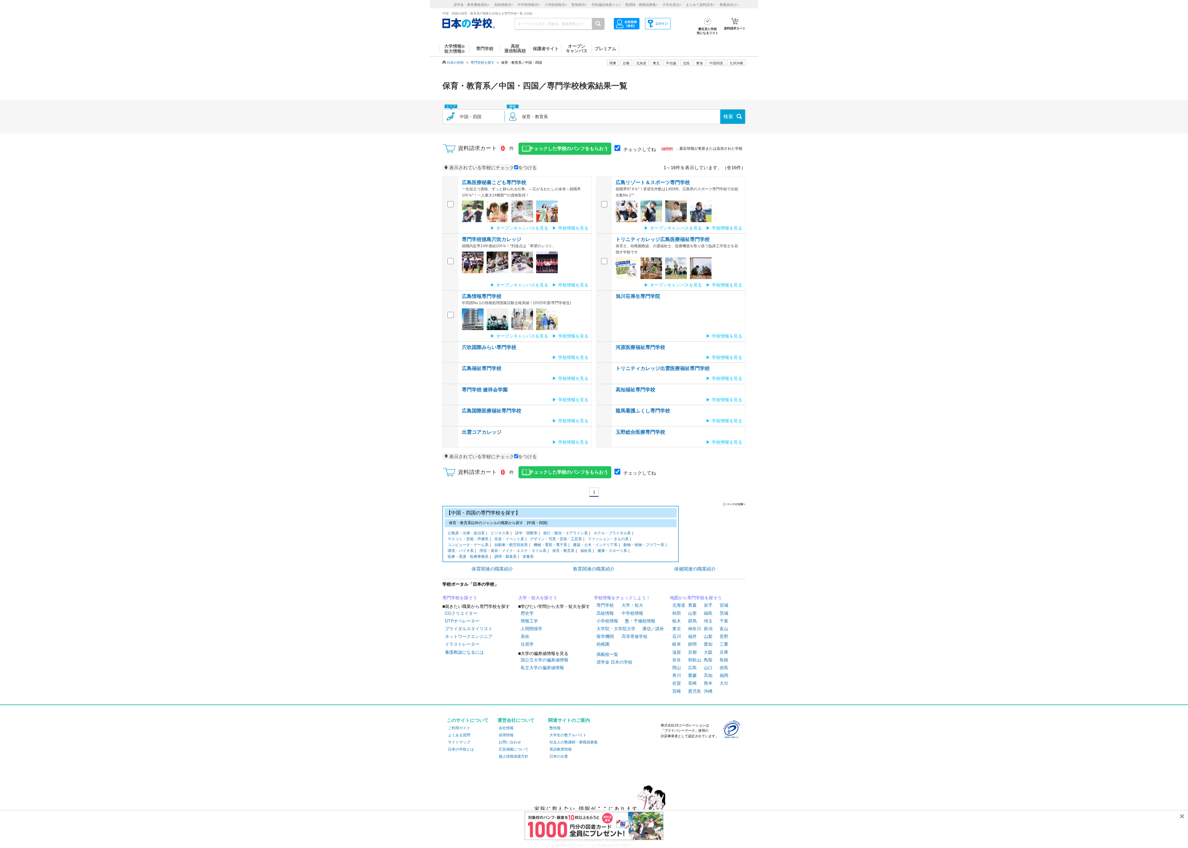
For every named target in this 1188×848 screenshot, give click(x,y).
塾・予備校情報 (640, 620)
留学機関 (605, 636)
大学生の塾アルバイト (568, 735)
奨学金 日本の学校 (614, 662)
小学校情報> (555, 4)
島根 (724, 659)
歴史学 (527, 613)
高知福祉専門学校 (635, 389)
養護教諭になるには (464, 652)
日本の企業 (558, 756)
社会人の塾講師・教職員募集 (573, 742)
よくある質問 (459, 735)
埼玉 (708, 620)
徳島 (724, 667)
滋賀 (676, 652)
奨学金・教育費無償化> (471, 4)
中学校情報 (632, 613)
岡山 (676, 667)
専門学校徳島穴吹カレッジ (491, 239)
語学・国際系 (526, 533)
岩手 (708, 605)
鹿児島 (694, 691)
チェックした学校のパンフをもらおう (568, 148)
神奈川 (694, 628)
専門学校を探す (482, 62)
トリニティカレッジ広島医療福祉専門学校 (663, 239)
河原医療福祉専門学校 (640, 347)
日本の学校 (455, 62)
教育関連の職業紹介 (594, 568)
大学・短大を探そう (537, 597)
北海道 (641, 63)
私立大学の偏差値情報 (542, 667)
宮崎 (676, 691)
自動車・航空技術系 (511, 545)
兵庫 (724, 652)
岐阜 (676, 644)
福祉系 (586, 551)
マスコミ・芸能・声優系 (468, 539)
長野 (724, 636)
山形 (692, 613)
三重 (724, 644)
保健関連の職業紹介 (695, 568)
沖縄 (708, 691)
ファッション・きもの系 (608, 539)
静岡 (692, 644)
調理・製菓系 (505, 556)
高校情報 (605, 613)
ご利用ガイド (459, 728)
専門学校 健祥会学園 (485, 389)
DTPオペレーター (462, 620)
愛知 (708, 644)
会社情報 (506, 728)
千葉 (724, 620)
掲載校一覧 (607, 654)
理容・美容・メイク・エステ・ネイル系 (513, 551)
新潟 (708, 628)
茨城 (724, 613)
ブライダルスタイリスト (469, 628)
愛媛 (692, 675)
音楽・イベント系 (509, 539)
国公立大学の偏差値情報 (544, 659)
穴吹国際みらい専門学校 (489, 347)
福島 (708, 613)
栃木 (676, 620)
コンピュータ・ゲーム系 (468, 545)
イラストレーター (462, 644)
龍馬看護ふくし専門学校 (643, 410)
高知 (708, 675)
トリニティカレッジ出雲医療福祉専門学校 (663, 368)
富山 (724, 628)
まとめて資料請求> (700, 4)
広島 (692, 667)
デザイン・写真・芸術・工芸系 (556, 539)
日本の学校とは (461, 749)
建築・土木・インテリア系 (595, 545)
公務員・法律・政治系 (466, 533)
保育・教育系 (563, 551)
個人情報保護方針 (513, 756)
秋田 (676, 613)
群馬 (692, 620)
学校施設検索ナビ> (606, 4)
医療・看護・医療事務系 (468, 556)
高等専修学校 (635, 636)
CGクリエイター (461, 613)
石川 (676, 636)
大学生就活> (671, 4)
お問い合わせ (510, 742)
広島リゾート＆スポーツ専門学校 (653, 182)
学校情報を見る (573, 228)
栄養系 (528, 556)
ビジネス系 (500, 533)
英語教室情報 (560, 749)
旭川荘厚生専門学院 (638, 296)
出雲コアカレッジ (481, 432)
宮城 (724, 605)
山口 (708, 667)
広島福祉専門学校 (481, 368)
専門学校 (605, 605)
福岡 (724, 675)
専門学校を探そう (459, 597)
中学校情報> (529, 4)
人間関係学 (531, 628)
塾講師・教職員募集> (641, 4)
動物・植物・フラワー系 (643, 545)
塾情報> (579, 4)
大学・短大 (632, 605)
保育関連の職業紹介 (492, 568)
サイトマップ (459, 742)
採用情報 (506, 735)
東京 (676, 628)
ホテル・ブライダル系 (612, 533)
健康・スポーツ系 (612, 551)
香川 (676, 675)
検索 (728, 116)
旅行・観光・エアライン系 (565, 533)
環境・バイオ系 (461, 551)
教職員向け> (729, 4)
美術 (525, 636)
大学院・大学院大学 (615, 628)
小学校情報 (607, 620)
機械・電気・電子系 (550, 545)
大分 (724, 683)
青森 (692, 605)
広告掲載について (513, 749)
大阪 (708, 652)
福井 (692, 636)
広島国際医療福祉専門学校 (491, 410)
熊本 (708, 683)
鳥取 (708, 659)
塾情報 (555, 728)
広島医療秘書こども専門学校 (494, 182)
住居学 (527, 644)
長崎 (692, 683)
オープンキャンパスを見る (522, 228)
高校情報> (503, 4)
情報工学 (529, 620)
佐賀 (676, 683)
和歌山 (694, 659)
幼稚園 (602, 644)
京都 (692, 652)
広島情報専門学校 (481, 296)
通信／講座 (653, 628)
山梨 (708, 636)
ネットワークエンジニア (469, 636)
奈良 (676, 659)
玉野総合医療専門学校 (640, 432)
